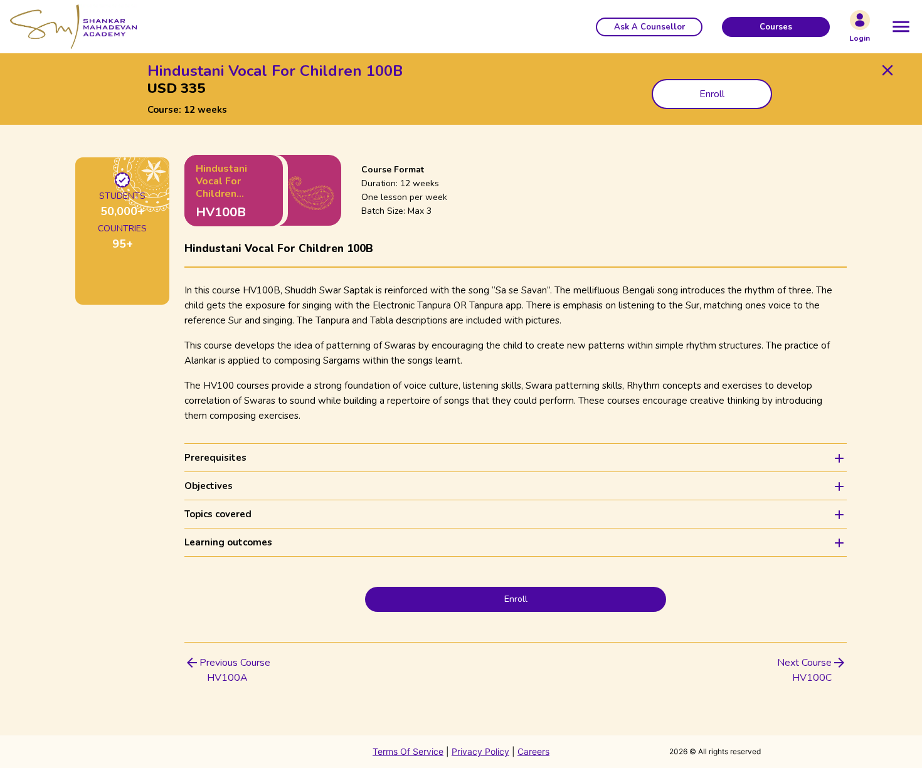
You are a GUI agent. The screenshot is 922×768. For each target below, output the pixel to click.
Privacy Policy (480, 751)
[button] (649, 27)
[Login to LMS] (860, 20)
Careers (533, 751)
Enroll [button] (711, 94)
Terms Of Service (408, 751)
